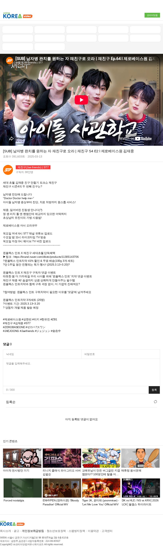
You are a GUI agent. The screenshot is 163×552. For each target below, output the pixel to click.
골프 (145, 29)
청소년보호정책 (56, 530)
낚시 (17, 38)
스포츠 (145, 38)
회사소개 (5, 530)
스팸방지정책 (77, 530)
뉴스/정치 (81, 29)
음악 (49, 46)
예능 (81, 38)
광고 (16, 530)
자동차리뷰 (113, 29)
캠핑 (49, 38)
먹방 (17, 46)
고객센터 (107, 530)
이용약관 (93, 530)
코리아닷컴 (152, 15)
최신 (17, 29)
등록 (154, 389)
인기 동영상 (50, 29)
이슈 (113, 38)
